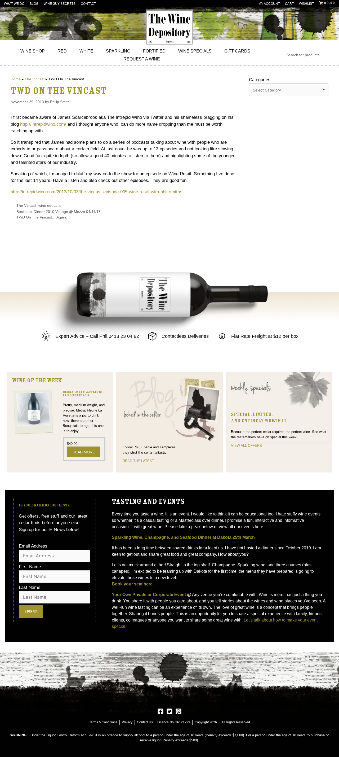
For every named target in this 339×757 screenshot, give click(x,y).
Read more (84, 452)
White (86, 51)
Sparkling (118, 51)
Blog (34, 4)
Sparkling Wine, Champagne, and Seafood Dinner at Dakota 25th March (184, 537)
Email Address (33, 546)
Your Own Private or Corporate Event (149, 594)
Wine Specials (195, 51)
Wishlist (306, 4)
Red (62, 51)
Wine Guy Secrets (59, 4)
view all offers (246, 446)
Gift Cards (237, 51)
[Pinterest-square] (178, 711)
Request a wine (141, 59)
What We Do (14, 4)
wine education (51, 205)
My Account (269, 4)
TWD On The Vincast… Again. (41, 217)
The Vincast (34, 79)
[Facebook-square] (160, 711)
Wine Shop (32, 51)
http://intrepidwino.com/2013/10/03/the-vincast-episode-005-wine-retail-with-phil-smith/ (96, 191)
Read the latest (138, 461)
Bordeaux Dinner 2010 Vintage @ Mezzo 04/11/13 (58, 211)
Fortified (154, 51)
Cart (289, 4)
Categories (259, 79)
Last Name (29, 587)
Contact (88, 4)
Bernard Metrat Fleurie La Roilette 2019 (83, 393)
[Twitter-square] (169, 711)
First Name (30, 566)
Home (16, 79)
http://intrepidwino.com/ (43, 124)
